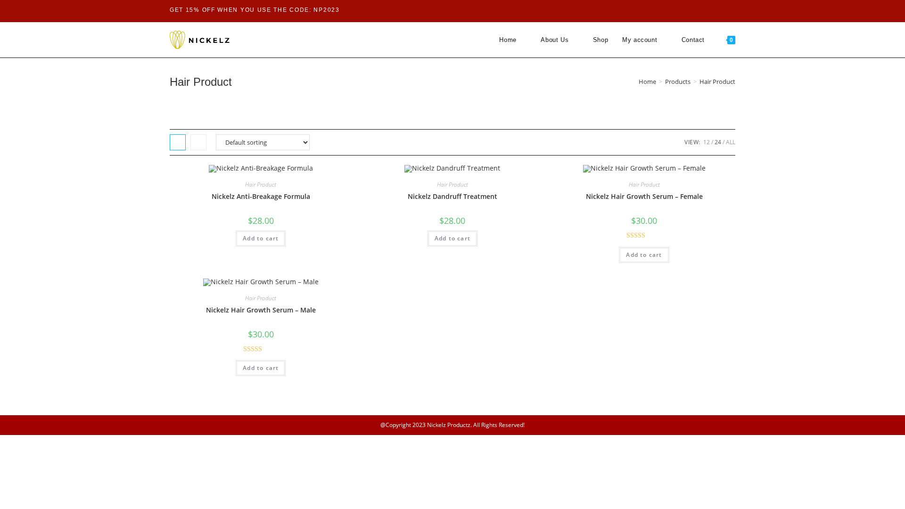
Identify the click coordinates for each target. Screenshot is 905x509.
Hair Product (260, 185)
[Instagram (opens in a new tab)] (663, 10)
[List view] (198, 142)
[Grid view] (178, 142)
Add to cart (261, 238)
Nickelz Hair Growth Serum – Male (261, 309)
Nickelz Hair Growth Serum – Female (644, 196)
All (730, 142)
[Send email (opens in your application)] (685, 10)
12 (706, 142)
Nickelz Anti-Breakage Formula (261, 196)
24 (718, 142)
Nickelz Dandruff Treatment (452, 196)
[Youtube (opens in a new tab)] (675, 10)
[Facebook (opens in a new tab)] (652, 10)
